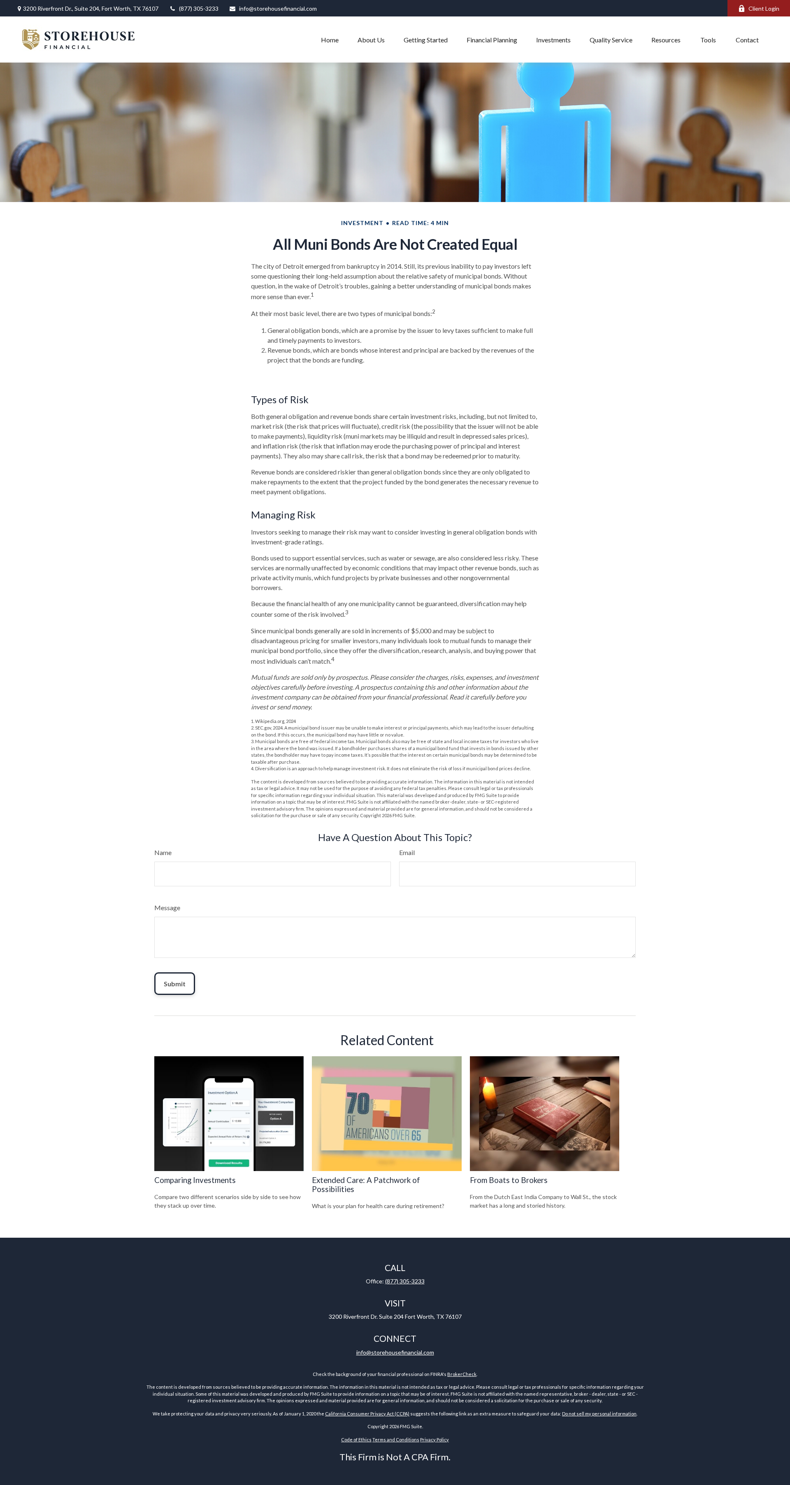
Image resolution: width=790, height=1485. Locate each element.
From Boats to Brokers (509, 1180)
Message (167, 907)
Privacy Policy (434, 1439)
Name (163, 852)
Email (407, 852)
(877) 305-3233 (198, 8)
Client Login (763, 8)
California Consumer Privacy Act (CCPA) (367, 1413)
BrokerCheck (461, 1374)
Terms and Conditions (395, 1439)
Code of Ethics (356, 1439)
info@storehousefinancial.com (278, 8)
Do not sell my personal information (599, 1413)
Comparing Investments (195, 1180)
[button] (330, 39)
